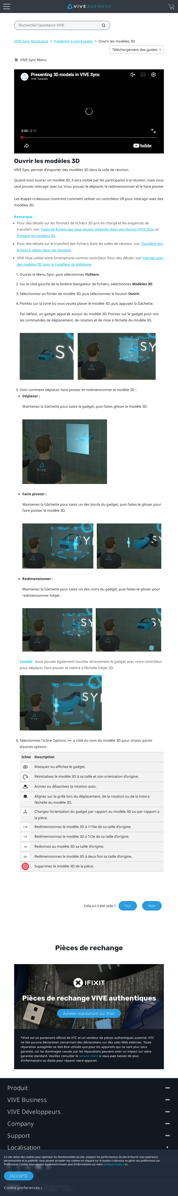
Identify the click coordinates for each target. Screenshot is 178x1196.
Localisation (24, 1147)
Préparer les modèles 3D (36, 236)
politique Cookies (114, 1164)
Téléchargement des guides (135, 49)
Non (152, 905)
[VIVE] (89, 6)
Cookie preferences (22, 1187)
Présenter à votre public (73, 41)
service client (88, 1056)
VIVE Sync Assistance (31, 41)
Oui (128, 905)
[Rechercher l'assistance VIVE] (101, 25)
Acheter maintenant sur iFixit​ (89, 1013)
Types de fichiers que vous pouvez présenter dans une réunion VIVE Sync (98, 229)
